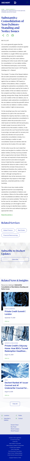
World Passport (15, 431)
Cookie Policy (15, 441)
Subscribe (15, 259)
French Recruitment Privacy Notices (15, 451)
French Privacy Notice (15, 449)
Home (2, 9)
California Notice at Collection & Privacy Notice (15, 445)
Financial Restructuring (10, 235)
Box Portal (13, 427)
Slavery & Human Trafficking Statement (15, 453)
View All (7, 321)
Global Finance (8, 230)
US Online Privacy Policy (15, 439)
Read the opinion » (7, 215)
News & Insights (10, 9)
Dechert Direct (14, 425)
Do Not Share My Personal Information (15, 455)
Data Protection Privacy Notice (15, 443)
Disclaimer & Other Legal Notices (15, 437)
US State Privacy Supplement (15, 447)
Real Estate (21, 230)
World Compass (15, 429)
